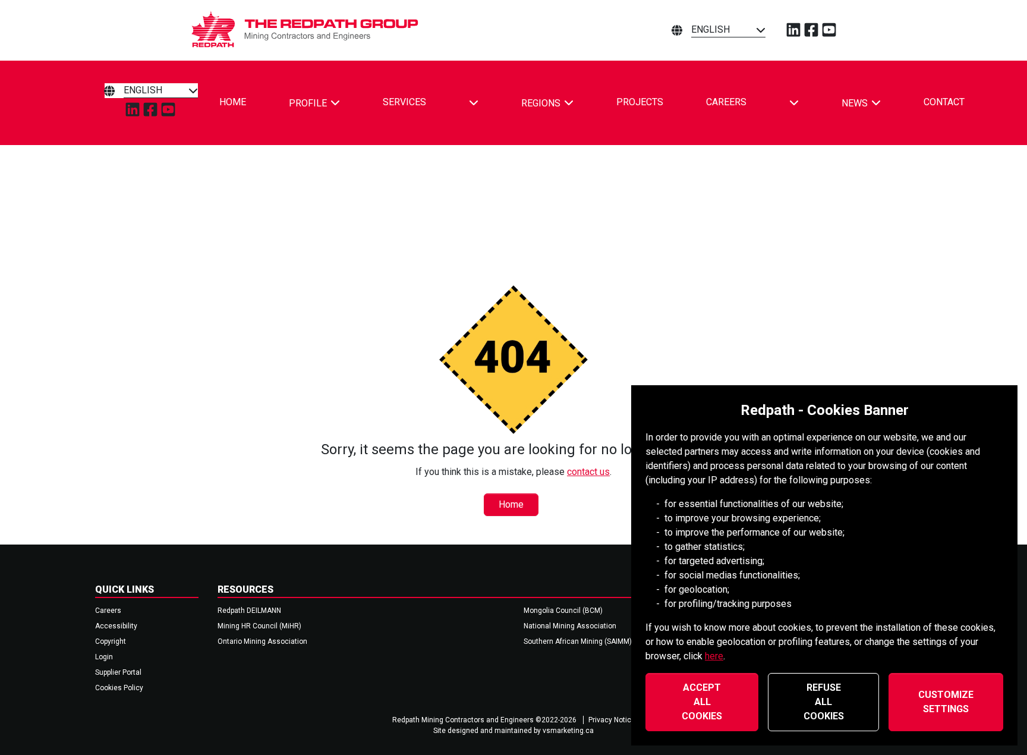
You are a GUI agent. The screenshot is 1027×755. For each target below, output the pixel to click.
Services (404, 102)
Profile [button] (308, 103)
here (714, 656)
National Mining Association (570, 626)
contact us (588, 471)
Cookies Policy (119, 688)
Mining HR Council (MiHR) (259, 626)
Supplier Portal (118, 672)
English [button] (710, 29)
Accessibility (116, 626)
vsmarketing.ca (568, 730)
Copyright (110, 641)
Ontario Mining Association (262, 641)
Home (232, 102)
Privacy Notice (611, 720)
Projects (639, 102)
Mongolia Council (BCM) (563, 610)
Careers (726, 102)
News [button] (855, 103)
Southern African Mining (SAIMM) (578, 641)
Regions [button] (540, 103)
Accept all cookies (702, 702)
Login (104, 657)
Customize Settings (946, 702)
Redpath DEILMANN (249, 610)
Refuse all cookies (824, 702)
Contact (944, 102)
